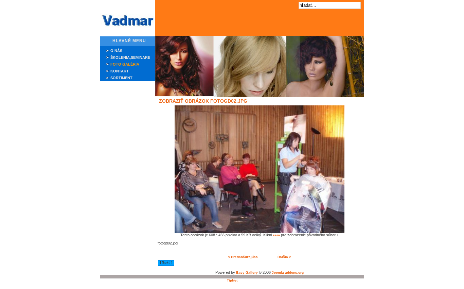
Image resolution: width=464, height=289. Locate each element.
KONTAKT (119, 71)
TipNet (232, 280)
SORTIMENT (121, 78)
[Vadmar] (127, 27)
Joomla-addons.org (288, 272)
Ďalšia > (284, 257)
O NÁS (116, 51)
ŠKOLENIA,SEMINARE (130, 57)
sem (276, 235)
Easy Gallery (247, 272)
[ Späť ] (166, 262)
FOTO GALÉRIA (124, 64)
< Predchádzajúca (243, 257)
